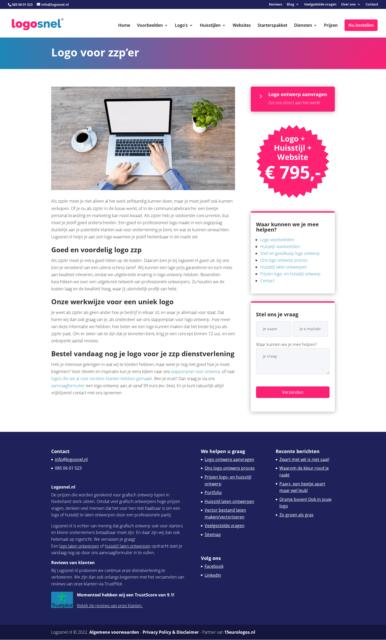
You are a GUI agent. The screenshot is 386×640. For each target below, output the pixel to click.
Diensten (303, 25)
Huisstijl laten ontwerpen (283, 267)
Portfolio (213, 492)
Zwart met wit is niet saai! (304, 459)
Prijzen (331, 25)
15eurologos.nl (239, 632)
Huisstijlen (210, 25)
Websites (242, 25)
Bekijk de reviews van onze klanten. (110, 605)
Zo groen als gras (296, 515)
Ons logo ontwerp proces (283, 260)
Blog (290, 5)
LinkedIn (213, 575)
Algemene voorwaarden (114, 632)
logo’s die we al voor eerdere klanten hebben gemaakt (101, 378)
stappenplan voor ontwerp (195, 371)
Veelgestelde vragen (320, 5)
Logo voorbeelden (277, 240)
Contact (372, 5)
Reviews (275, 5)
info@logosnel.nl (71, 459)
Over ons (348, 5)
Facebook (214, 566)
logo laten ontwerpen (79, 546)
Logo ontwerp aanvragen (229, 459)
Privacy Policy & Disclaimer (171, 632)
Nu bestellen (361, 25)
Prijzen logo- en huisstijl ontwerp (290, 274)
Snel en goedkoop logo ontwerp (290, 253)
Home (124, 25)
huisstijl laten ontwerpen (127, 546)
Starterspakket (272, 25)
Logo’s (181, 25)
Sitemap (213, 534)
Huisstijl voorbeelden (280, 246)
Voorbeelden (150, 25)
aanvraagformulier (68, 386)
